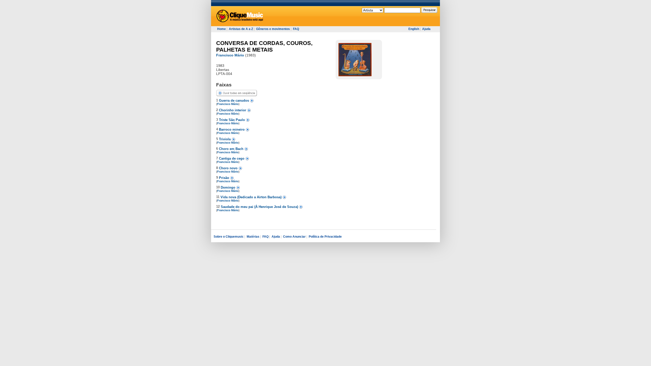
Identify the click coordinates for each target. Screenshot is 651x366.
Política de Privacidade (325, 236)
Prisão (224, 178)
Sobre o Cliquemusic (229, 236)
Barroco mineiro (232, 129)
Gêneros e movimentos (273, 29)
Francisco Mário (230, 55)
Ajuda (426, 29)
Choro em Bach (231, 149)
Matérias (253, 236)
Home (221, 29)
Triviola (225, 139)
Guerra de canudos (234, 100)
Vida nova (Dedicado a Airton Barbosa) (251, 197)
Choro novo (229, 168)
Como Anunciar (294, 236)
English (413, 29)
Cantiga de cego (232, 158)
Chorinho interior (233, 110)
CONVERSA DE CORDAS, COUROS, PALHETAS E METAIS (264, 46)
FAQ (296, 29)
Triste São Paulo (232, 120)
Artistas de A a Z (241, 29)
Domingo (228, 187)
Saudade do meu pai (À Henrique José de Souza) (260, 207)
